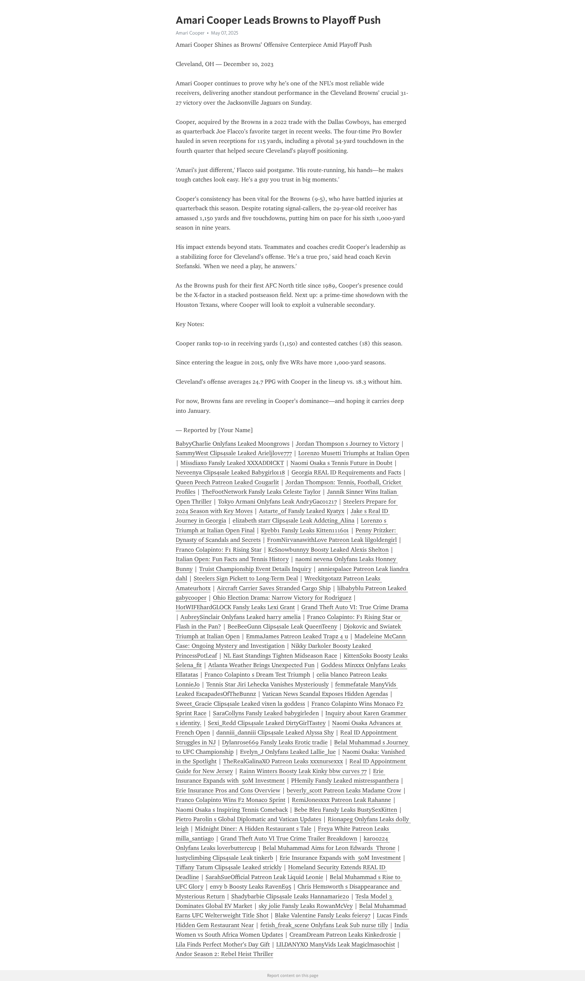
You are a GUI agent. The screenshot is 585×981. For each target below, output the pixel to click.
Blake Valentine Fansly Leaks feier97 (322, 915)
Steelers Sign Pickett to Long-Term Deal (246, 578)
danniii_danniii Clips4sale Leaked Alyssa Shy (275, 732)
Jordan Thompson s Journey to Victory (347, 443)
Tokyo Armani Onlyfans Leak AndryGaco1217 (277, 501)
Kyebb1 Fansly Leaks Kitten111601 (305, 530)
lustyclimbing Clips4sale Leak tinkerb (224, 857)
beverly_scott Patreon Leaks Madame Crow (344, 790)
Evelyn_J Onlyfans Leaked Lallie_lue (288, 751)
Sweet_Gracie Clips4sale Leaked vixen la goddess (240, 703)
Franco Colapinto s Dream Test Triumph (257, 674)
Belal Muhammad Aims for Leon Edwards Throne (329, 848)
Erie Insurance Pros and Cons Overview (228, 790)
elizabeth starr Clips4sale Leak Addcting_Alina (293, 520)
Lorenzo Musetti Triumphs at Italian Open (353, 453)
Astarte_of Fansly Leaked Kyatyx (301, 511)
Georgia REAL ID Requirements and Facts (346, 472)
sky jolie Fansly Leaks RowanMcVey (306, 906)
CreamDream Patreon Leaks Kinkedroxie (342, 934)
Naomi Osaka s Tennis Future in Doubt (341, 463)
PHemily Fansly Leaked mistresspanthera (345, 780)
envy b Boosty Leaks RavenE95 (250, 886)
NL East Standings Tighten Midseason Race (280, 655)
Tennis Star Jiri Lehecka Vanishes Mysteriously (267, 684)
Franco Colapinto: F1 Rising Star (219, 549)
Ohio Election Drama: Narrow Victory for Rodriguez (282, 597)
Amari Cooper (190, 33)
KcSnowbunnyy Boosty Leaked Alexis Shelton (328, 549)
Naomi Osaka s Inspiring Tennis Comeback (232, 809)
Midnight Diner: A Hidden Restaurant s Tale (253, 828)
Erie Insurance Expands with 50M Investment (340, 857)
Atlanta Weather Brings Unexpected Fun (261, 665)
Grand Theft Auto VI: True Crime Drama (354, 607)
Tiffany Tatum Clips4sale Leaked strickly (229, 867)
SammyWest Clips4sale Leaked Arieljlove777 (234, 453)
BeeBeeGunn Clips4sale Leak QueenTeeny (282, 626)
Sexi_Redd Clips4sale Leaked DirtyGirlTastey (267, 723)
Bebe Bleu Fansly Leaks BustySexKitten (345, 809)
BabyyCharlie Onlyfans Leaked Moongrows (232, 443)
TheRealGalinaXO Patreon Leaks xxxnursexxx (283, 761)
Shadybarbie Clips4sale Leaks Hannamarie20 (290, 896)
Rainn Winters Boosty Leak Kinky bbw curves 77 (303, 771)
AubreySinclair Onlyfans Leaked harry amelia (240, 617)
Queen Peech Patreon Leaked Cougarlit (227, 482)
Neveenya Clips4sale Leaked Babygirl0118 (230, 472)
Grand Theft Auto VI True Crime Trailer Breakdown (288, 838)
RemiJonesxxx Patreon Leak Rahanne (341, 800)
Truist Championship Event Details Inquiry (255, 569)
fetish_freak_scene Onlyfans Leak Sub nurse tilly (324, 925)
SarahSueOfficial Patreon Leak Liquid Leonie (264, 877)
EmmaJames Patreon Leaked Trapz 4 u (297, 636)
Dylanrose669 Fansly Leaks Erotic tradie (275, 742)
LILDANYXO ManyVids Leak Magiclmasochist (335, 944)
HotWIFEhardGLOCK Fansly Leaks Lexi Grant (235, 607)
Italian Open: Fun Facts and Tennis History (232, 559)
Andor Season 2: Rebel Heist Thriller (224, 954)
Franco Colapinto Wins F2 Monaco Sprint (230, 800)
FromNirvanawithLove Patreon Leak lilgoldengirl (332, 539)
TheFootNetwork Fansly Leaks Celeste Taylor (261, 491)
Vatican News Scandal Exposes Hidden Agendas (325, 694)
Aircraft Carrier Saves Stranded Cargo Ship (274, 588)
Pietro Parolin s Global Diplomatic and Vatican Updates (248, 819)
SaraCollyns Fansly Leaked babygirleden (266, 713)
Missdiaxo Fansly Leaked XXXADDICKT (232, 463)
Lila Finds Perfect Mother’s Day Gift (223, 944)
